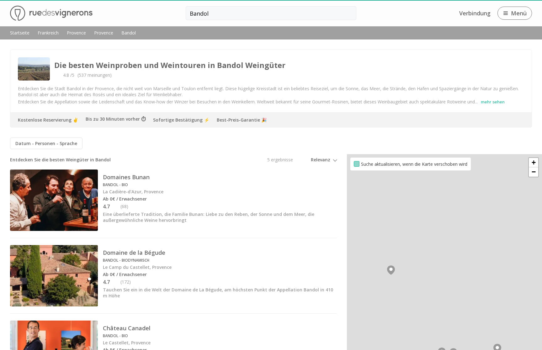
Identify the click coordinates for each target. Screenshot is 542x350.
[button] (391, 270)
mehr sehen (493, 101)
